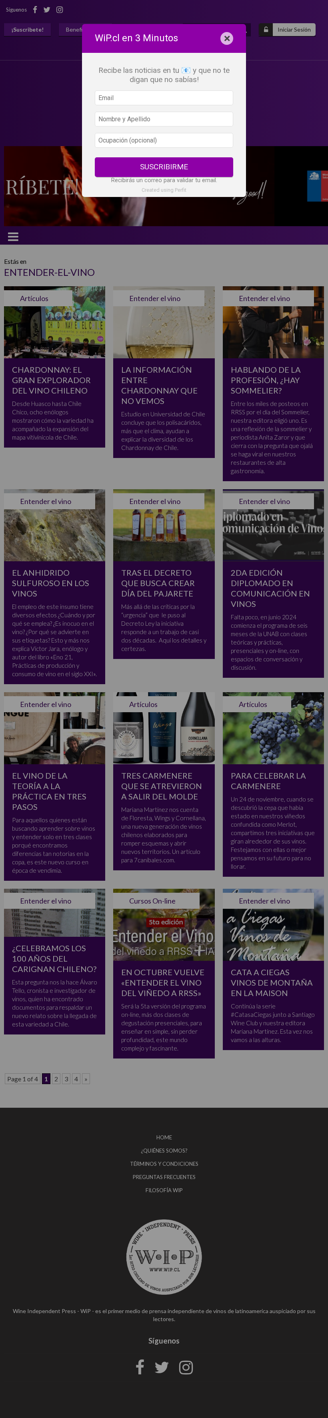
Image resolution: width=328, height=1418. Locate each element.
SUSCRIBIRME (164, 166)
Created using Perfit (164, 190)
